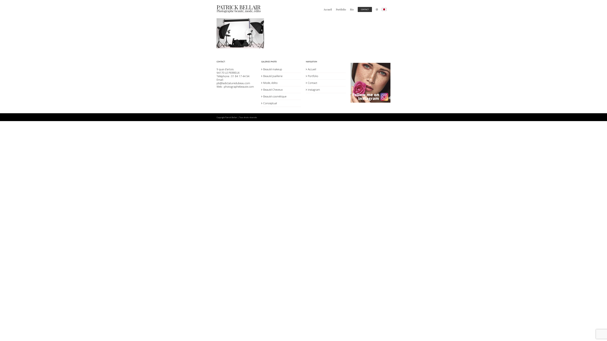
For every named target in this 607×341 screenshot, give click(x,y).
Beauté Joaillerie (272, 76)
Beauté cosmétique (274, 96)
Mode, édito (270, 83)
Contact (312, 83)
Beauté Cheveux (273, 89)
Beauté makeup (272, 69)
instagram (314, 89)
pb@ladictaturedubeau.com (233, 83)
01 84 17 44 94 (240, 76)
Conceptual (270, 103)
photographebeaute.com (239, 86)
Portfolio (313, 76)
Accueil (312, 69)
